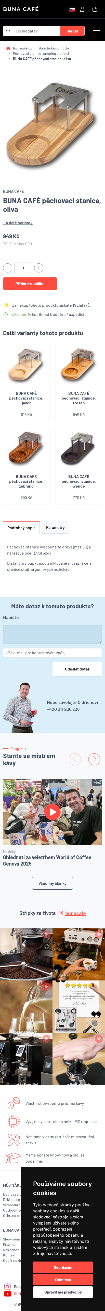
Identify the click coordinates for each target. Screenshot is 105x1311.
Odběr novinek (14, 1260)
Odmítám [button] (63, 1280)
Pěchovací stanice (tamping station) (41, 53)
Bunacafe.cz (22, 48)
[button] (96, 31)
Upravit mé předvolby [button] (63, 1292)
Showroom (11, 1239)
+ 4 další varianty (18, 222)
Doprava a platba (16, 1194)
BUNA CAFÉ (21, 9)
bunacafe (75, 913)
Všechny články (52, 883)
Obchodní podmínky (18, 1210)
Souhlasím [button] (63, 1267)
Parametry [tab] (55, 527)
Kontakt (9, 1255)
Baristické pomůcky (54, 48)
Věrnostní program (17, 1205)
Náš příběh (11, 1250)
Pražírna (9, 1244)
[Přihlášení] (82, 9)
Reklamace (11, 1199)
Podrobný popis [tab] (21, 527)
